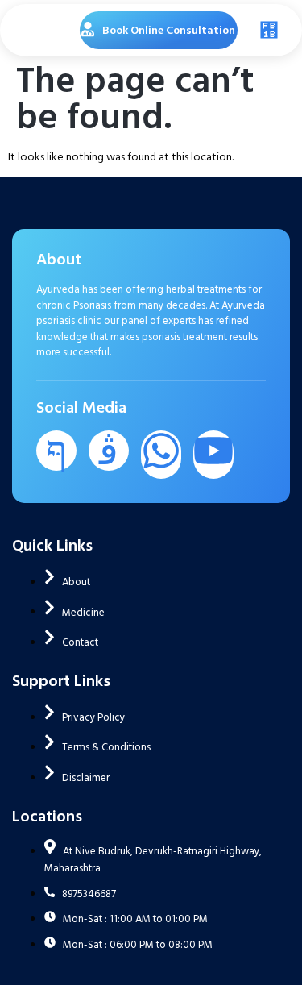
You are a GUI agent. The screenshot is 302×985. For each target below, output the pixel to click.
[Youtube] (213, 454)
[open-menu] (265, 30)
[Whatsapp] (161, 454)
